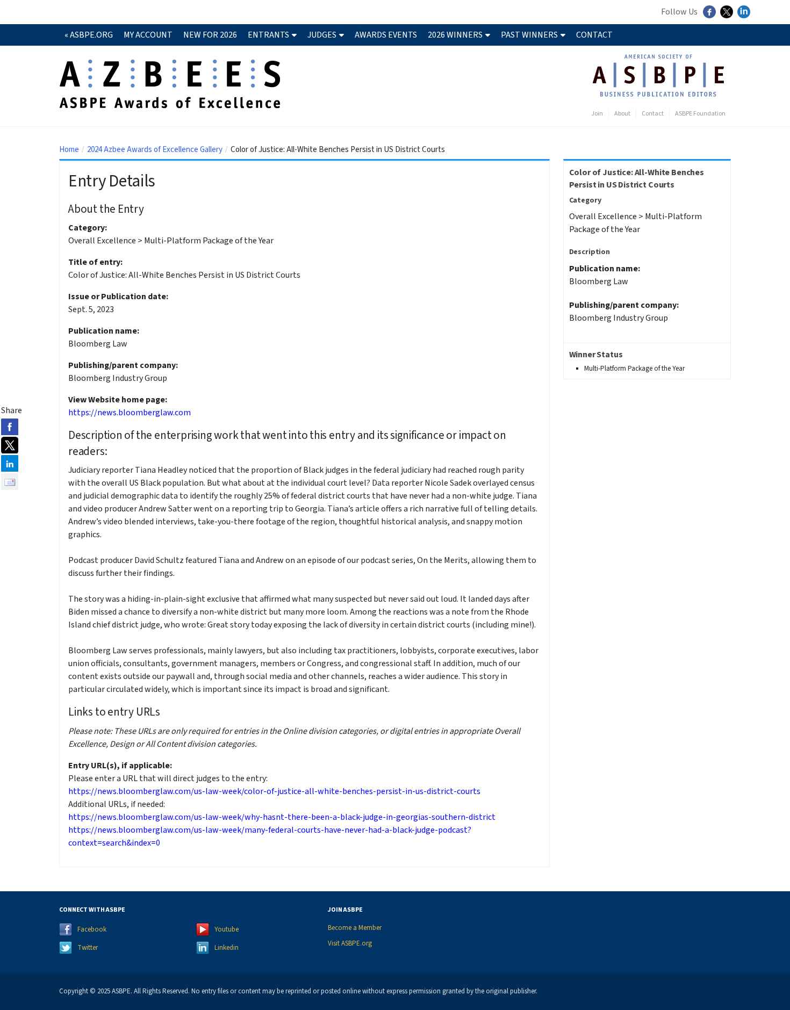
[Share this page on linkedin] (9, 463)
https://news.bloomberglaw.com (129, 413)
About (622, 113)
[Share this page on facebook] (9, 426)
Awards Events (386, 35)
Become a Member (355, 928)
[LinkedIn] (745, 15)
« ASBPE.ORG (88, 35)
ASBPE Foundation (700, 113)
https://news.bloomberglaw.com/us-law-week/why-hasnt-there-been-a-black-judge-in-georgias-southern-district (281, 817)
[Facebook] (711, 15)
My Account (148, 35)
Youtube (226, 929)
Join (597, 113)
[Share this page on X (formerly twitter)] (9, 444)
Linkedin (226, 948)
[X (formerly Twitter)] (728, 15)
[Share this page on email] (9, 481)
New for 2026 (210, 35)
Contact (594, 35)
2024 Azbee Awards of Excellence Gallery (154, 150)
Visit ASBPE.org (350, 943)
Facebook (91, 929)
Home (69, 150)
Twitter (87, 948)
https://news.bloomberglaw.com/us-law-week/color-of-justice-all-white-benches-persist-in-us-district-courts (274, 791)
